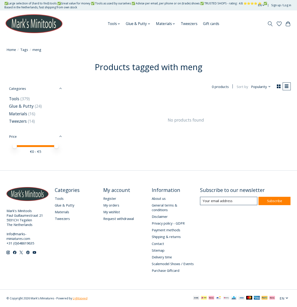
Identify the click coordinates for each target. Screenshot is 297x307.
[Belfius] (226, 298)
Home (11, 49)
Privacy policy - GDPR (168, 223)
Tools (14, 98)
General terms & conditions (164, 207)
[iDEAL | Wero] (204, 298)
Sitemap (158, 250)
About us (159, 198)
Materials (18, 113)
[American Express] (257, 298)
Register (109, 198)
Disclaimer (160, 216)
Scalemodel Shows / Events (173, 263)
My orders (111, 205)
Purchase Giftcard (165, 270)
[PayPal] (264, 298)
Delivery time (162, 257)
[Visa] (242, 298)
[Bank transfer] (196, 298)
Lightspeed (80, 298)
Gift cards (211, 23)
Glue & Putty (21, 106)
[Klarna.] (272, 298)
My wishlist (111, 212)
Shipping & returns (166, 236)
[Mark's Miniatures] (34, 23)
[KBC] (234, 298)
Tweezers (189, 23)
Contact (158, 243)
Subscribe (274, 200)
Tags (24, 49)
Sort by (242, 86)
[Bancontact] (219, 298)
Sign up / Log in (281, 5)
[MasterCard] (249, 298)
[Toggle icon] (270, 24)
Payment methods (166, 230)
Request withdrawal (118, 218)
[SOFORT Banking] (211, 298)
